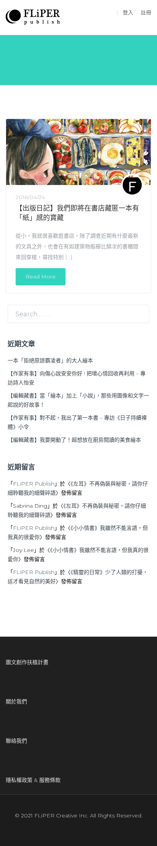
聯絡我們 (16, 740)
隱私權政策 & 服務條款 (33, 780)
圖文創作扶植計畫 (27, 662)
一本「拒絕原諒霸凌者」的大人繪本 (50, 360)
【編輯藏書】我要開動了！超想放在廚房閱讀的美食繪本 (74, 439)
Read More (41, 276)
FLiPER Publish (33, 483)
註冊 (146, 12)
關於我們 (16, 701)
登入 (128, 12)
